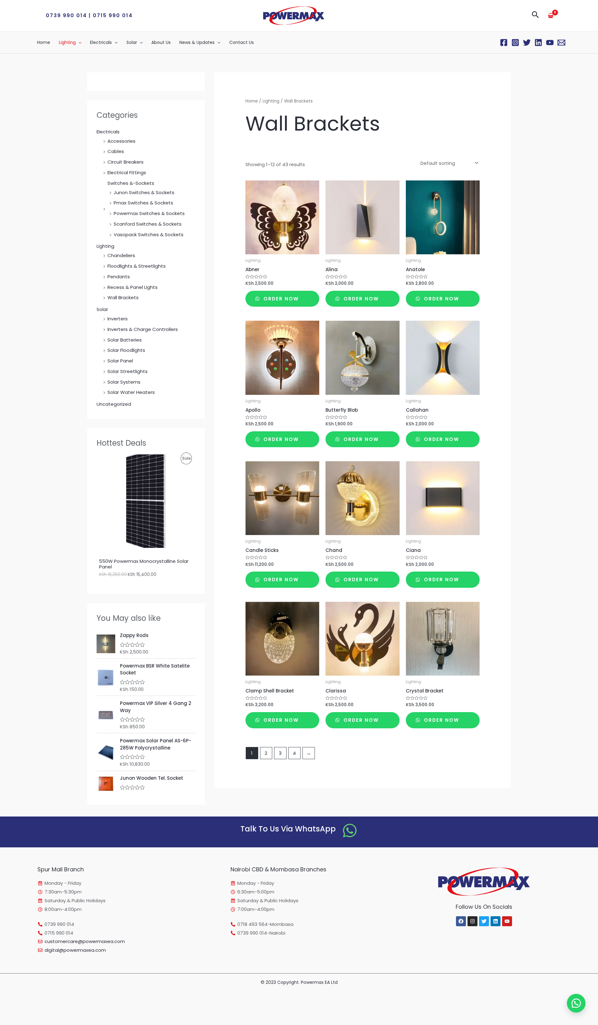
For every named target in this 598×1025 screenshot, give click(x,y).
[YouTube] (550, 42)
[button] (89, 15)
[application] (78, 42)
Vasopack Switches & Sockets (148, 234)
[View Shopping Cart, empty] (550, 15)
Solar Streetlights (127, 371)
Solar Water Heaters (131, 392)
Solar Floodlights (126, 350)
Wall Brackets (123, 297)
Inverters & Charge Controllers (142, 329)
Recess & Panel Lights (132, 287)
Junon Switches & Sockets (144, 192)
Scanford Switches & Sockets (148, 224)
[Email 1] (561, 42)
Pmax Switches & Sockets (143, 202)
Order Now (280, 298)
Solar (131, 42)
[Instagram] (515, 42)
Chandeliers (121, 255)
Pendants (118, 276)
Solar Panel (120, 360)
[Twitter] (527, 42)
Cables (115, 151)
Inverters (117, 318)
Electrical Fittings (126, 172)
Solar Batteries (124, 340)
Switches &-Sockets (130, 183)
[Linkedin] (538, 42)
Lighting (67, 42)
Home (43, 42)
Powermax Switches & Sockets (149, 213)
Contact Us (241, 42)
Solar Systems (123, 382)
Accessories (121, 141)
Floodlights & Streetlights (136, 266)
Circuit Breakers (125, 162)
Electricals (101, 42)
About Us (161, 42)
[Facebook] (504, 42)
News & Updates (197, 42)
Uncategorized (114, 404)
